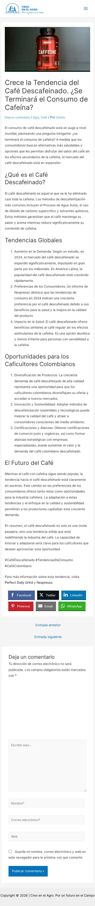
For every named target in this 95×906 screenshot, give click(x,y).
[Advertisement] (47, 710)
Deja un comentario (17, 117)
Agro (36, 117)
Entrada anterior (48, 625)
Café (44, 117)
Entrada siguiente (48, 637)
